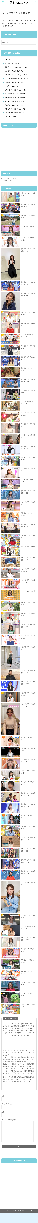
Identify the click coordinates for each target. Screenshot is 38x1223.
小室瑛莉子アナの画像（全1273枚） (16, 75)
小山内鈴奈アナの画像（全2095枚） (16, 78)
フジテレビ (6, 59)
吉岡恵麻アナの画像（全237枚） (15, 112)
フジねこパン (19, 2)
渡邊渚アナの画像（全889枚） (15, 71)
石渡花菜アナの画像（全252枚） (15, 105)
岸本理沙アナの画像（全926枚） (15, 86)
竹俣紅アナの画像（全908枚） (15, 82)
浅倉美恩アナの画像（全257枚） (15, 109)
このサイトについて (9, 116)
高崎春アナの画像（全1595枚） (15, 97)
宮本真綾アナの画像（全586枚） (15, 101)
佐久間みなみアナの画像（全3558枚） (17, 67)
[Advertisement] (19, 148)
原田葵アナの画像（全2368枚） (15, 93)
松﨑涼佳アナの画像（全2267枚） (16, 90)
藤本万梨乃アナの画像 (12, 63)
